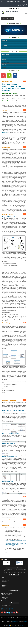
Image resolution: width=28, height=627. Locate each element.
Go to (24, 81)
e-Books (3, 584)
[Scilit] (6, 562)
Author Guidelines (5, 580)
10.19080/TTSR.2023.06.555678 (13, 107)
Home (3, 577)
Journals (3, 582)
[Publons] (19, 562)
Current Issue (4, 45)
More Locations (5, 588)
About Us (3, 578)
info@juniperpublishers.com (7, 608)
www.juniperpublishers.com (7, 609)
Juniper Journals (13, 1)
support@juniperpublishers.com (8, 600)
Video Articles (4, 585)
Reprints (3, 586)
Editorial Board (4, 40)
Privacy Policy (22, 625)
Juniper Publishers (6, 1)
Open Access (4, 581)
